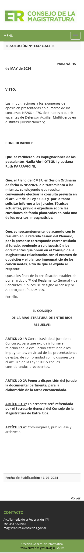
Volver (75, 498)
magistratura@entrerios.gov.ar (25, 528)
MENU (8, 35)
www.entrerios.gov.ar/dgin (38, 548)
